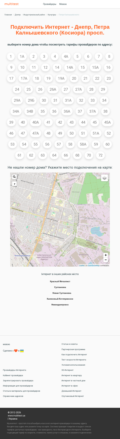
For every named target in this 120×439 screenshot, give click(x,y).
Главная (8, 15)
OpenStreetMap (94, 265)
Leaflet (81, 265)
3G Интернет (68, 370)
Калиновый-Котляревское (60, 299)
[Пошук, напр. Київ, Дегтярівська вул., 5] (14, 176)
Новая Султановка (61, 293)
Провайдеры (49, 4)
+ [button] (106, 255)
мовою (6, 344)
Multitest (12, 4)
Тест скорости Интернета (74, 360)
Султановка (60, 287)
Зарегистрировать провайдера (18, 380)
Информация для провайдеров (18, 386)
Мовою (63, 4)
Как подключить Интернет (74, 354)
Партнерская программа (73, 349)
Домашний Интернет (71, 391)
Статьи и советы (70, 344)
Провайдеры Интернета (14, 370)
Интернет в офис (70, 386)
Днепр (18, 15)
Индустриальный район (34, 15)
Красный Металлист (60, 281)
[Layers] (104, 177)
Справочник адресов (13, 396)
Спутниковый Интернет (73, 396)
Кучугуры (52, 15)
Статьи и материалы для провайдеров (21, 391)
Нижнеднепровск (60, 305)
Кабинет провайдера (13, 375)
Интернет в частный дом (73, 380)
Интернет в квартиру (72, 375)
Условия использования (73, 365)
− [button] (106, 260)
